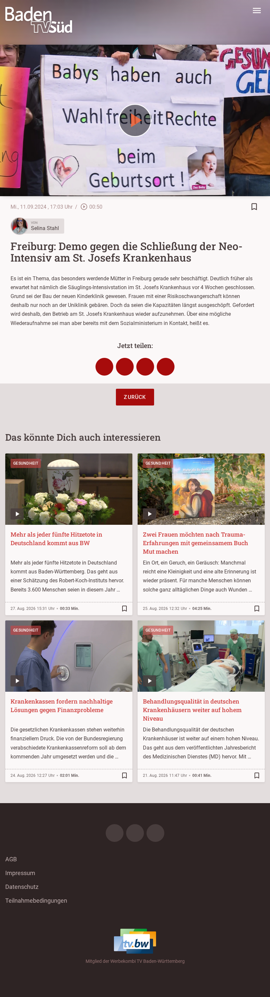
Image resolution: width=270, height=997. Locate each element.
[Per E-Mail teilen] (166, 367)
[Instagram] (135, 833)
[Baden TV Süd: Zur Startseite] (38, 20)
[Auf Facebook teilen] (104, 367)
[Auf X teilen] (125, 367)
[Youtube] (155, 833)
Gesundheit (25, 463)
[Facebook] (114, 833)
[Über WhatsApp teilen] (145, 367)
